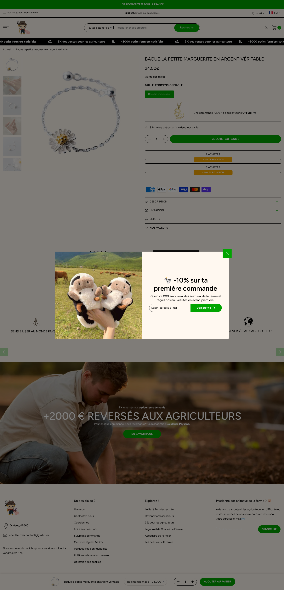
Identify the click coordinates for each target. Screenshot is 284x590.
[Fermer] (227, 253)
